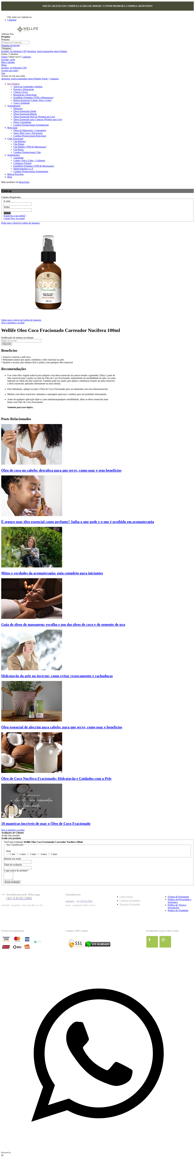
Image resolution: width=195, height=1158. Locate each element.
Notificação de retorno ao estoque (17, 337)
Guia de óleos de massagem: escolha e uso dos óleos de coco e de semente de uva (63, 624)
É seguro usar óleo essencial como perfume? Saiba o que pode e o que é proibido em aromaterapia (77, 522)
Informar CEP (14, 51)
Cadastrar (11, 20)
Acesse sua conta (9, 70)
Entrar (4, 56)
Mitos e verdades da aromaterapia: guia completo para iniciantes (52, 573)
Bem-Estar (24, 182)
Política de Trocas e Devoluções (177, 906)
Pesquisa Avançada (10, 45)
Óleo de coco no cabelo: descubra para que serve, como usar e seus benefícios (61, 470)
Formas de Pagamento (178, 896)
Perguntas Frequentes (130, 904)
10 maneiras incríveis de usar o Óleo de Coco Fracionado (45, 823)
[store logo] (27, 34)
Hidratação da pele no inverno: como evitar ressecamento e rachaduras (57, 676)
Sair (3, 73)
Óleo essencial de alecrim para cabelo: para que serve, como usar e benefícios (61, 727)
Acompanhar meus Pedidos (47, 51)
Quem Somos (126, 896)
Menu (4, 65)
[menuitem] (13, 84)
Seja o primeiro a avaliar (13, 322)
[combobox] (15, 42)
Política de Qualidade (178, 910)
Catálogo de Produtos (130, 900)
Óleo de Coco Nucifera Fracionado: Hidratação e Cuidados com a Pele (56, 778)
